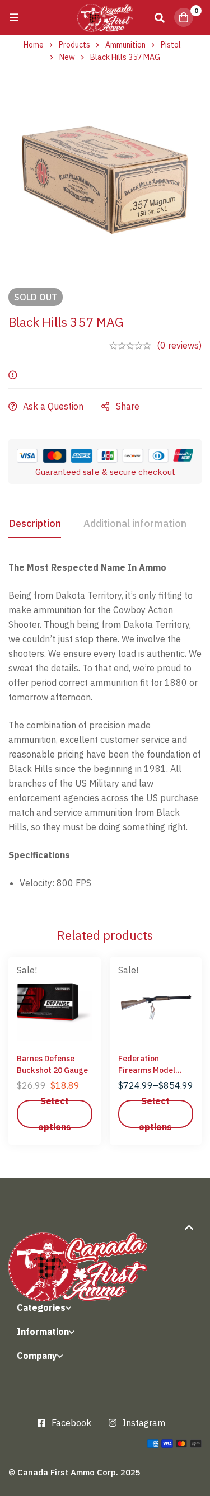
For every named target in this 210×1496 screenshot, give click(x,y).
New (67, 57)
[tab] (34, 524)
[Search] (160, 17)
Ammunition (125, 45)
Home (34, 45)
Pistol (171, 45)
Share (127, 406)
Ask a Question (53, 406)
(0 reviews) (179, 345)
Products (74, 45)
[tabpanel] (105, 729)
